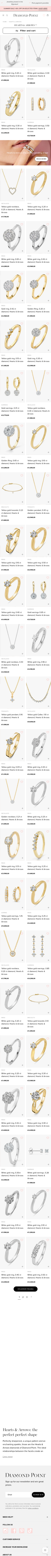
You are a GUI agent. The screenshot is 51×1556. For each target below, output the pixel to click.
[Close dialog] (48, 766)
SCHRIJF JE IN (37, 784)
